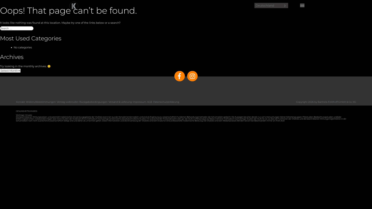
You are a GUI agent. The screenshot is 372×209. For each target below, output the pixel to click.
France (258, 21)
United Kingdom (265, 40)
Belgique (259, 13)
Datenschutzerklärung (166, 102)
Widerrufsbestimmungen (41, 102)
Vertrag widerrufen (67, 102)
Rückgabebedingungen (93, 102)
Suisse (257, 32)
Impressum (139, 102)
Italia (256, 25)
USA (256, 43)
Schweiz (259, 28)
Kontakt (20, 102)
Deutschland (265, 5)
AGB (149, 102)
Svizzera (258, 36)
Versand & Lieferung (120, 102)
